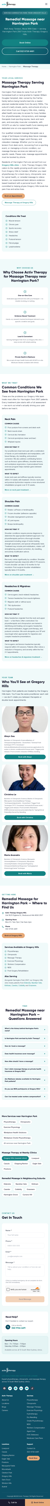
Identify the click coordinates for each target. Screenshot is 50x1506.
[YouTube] (26, 1388)
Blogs (4, 1407)
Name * (9, 1230)
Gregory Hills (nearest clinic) (15, 1158)
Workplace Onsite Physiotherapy (17, 1138)
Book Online (25, 42)
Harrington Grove (11, 1195)
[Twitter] (10, 1388)
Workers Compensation (36, 1428)
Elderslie (27, 983)
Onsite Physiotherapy (35, 1421)
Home (4, 66)
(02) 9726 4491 (11, 929)
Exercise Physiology (12, 1127)
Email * (8, 1252)
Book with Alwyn (25, 757)
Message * (10, 1262)
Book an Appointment (13, 196)
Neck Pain (10, 419)
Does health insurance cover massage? (25, 1053)
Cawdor (15, 985)
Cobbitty (21, 985)
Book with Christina (25, 817)
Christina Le (10, 794)
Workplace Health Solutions (15, 1132)
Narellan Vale (37, 983)
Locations (5, 1403)
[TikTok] (32, 1388)
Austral (4, 1487)
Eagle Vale (37, 1164)
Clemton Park (7, 1473)
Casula (7, 1164)
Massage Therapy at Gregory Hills (19, 203)
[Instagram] (15, 1388)
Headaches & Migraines (17, 586)
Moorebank (6, 1469)
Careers (5, 1410)
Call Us (14, 1502)
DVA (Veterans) (33, 1435)
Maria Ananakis (12, 855)
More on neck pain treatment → (18, 490)
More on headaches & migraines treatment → (23, 657)
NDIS (29, 1424)
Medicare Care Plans (35, 1438)
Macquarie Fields (8, 1466)
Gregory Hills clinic (10, 165)
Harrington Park (15, 66)
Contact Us (31, 1448)
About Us (5, 1400)
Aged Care (31, 1431)
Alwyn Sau (9, 736)
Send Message (25, 1299)
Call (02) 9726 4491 (25, 51)
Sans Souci (6, 1480)
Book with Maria (25, 873)
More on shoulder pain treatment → (19, 575)
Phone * (9, 1241)
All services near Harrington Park (17, 1143)
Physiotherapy (10, 1122)
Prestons (7, 1169)
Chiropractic (25, 1122)
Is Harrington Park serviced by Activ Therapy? (25, 1038)
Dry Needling (32, 1417)
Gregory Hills (7, 1476)
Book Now (33, 1458)
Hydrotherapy (32, 1414)
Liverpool (35, 1158)
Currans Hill (27, 1195)
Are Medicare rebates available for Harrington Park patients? (25, 1080)
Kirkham (8, 985)
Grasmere (32, 985)
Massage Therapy (34, 1407)
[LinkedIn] (21, 1388)
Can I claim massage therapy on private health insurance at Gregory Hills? (25, 1070)
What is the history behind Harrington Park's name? (25, 1029)
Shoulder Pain (12, 501)
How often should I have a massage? (25, 1061)
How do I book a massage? (25, 1046)
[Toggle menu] (46, 4)
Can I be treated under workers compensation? (25, 1096)
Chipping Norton (21, 1164)
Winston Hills (7, 1483)
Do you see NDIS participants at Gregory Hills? (25, 1089)
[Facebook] (4, 1388)
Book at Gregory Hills (13, 935)
